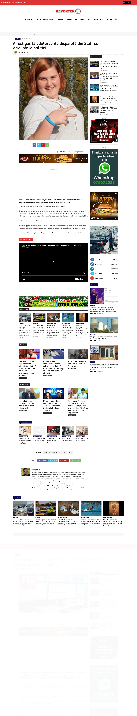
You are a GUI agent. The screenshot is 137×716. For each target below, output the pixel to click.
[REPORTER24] (68, 11)
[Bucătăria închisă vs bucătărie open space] (82, 430)
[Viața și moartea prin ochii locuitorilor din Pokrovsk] (78, 354)
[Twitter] (39, 145)
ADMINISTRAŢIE (48, 19)
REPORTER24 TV (98, 19)
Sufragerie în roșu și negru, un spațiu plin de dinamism (53, 440)
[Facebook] (34, 145)
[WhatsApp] (47, 145)
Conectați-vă (114, 264)
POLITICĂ (38, 19)
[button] (116, 19)
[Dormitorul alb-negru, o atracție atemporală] (68, 430)
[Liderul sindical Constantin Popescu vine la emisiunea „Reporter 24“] (29, 393)
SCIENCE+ (109, 19)
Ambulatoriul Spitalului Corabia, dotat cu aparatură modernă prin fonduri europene (108, 109)
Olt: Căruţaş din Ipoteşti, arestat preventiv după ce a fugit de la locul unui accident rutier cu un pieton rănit (39, 330)
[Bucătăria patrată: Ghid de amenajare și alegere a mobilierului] (25, 430)
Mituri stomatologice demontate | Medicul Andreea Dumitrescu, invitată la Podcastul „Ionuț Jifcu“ (52, 405)
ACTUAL (27, 19)
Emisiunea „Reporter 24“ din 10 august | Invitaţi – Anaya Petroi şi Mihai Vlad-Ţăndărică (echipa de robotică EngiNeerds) (78, 407)
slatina (70, 452)
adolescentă (47, 452)
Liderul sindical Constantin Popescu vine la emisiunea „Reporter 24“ (27, 404)
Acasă (14, 34)
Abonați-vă (115, 278)
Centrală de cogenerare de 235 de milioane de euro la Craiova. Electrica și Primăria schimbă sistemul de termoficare (53, 331)
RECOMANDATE (65, 323)
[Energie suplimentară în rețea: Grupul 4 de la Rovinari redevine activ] (104, 325)
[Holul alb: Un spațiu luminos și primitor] (39, 430)
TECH (88, 19)
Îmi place (115, 259)
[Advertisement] (68, 28)
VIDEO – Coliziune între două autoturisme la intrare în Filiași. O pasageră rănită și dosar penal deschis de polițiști (24, 331)
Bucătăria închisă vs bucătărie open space (82, 440)
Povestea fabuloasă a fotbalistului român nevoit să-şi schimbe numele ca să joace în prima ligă (82, 331)
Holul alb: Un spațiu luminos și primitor (39, 439)
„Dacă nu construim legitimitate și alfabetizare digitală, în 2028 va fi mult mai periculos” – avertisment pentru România (28, 368)
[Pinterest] (43, 145)
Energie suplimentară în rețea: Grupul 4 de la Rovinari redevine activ (103, 337)
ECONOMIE (59, 19)
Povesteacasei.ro (25, 422)
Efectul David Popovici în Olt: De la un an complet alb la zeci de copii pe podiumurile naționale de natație (67, 331)
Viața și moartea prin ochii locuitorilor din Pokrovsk (77, 363)
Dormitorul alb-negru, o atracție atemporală (67, 440)
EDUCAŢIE (69, 19)
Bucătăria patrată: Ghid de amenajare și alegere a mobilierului (25, 441)
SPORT (82, 19)
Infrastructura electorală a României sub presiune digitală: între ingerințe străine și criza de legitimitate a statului (53, 367)
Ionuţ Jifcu (25, 52)
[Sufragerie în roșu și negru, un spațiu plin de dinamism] (53, 430)
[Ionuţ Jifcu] (16, 52)
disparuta (54, 452)
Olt (60, 452)
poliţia (64, 452)
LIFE (76, 19)
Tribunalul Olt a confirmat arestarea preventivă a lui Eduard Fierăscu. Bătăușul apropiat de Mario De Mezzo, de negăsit (103, 309)
